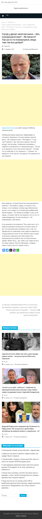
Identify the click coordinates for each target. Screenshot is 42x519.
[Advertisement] (21, 105)
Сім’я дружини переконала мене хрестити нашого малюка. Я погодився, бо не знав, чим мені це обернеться (20, 467)
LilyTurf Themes (21, 516)
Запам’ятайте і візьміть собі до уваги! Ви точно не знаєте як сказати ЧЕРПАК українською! (20, 460)
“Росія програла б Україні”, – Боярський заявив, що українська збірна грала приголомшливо (23, 313)
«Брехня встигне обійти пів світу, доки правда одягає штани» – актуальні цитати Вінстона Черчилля (20, 356)
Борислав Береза (8, 128)
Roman (6, 362)
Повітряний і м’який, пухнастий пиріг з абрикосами (21, 450)
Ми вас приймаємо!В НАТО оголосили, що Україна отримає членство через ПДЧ (20, 306)
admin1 (6, 395)
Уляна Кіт (7, 46)
